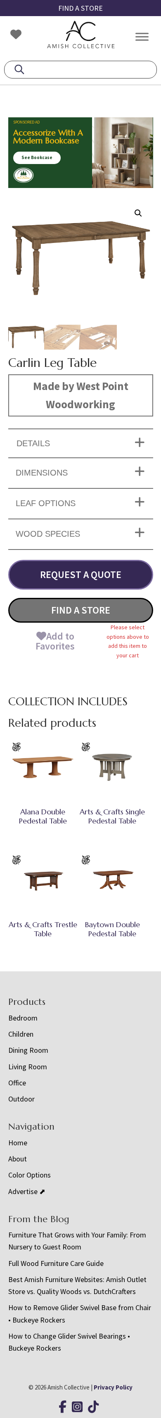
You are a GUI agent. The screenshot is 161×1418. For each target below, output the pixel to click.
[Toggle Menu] (142, 36)
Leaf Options (46, 503)
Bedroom (23, 1018)
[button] (138, 213)
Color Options (29, 1175)
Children (20, 1034)
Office (17, 1082)
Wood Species (48, 533)
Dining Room (28, 1050)
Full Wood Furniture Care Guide (56, 1263)
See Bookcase (36, 157)
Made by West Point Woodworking (80, 395)
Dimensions (42, 472)
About (17, 1158)
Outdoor (21, 1099)
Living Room (27, 1066)
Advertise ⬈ (26, 1191)
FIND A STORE (80, 8)
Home (17, 1142)
